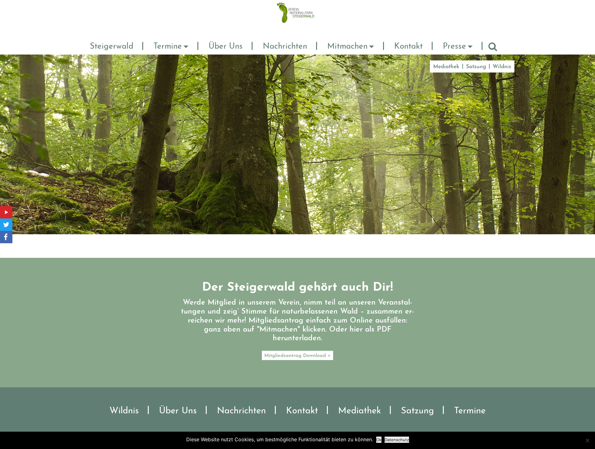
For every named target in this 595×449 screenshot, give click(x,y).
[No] (587, 440)
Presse (454, 46)
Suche (492, 47)
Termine (167, 46)
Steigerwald (111, 46)
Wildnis (502, 66)
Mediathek (446, 66)
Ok (378, 439)
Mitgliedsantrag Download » (297, 355)
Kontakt (408, 46)
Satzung (476, 66)
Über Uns (226, 46)
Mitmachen (347, 46)
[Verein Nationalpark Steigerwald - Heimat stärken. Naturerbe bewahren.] (298, 12)
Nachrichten (285, 46)
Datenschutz (397, 439)
